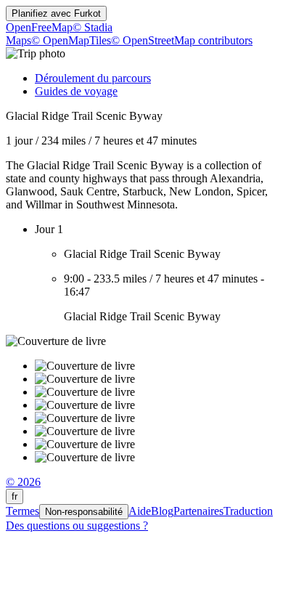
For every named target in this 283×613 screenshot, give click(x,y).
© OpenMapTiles (71, 40)
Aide (139, 511)
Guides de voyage (76, 91)
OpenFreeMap (39, 27)
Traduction (248, 511)
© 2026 (23, 482)
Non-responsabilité (84, 511)
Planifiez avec (56, 13)
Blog (162, 511)
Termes (22, 511)
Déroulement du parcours (93, 78)
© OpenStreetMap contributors (182, 40)
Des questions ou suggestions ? (77, 525)
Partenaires (198, 511)
